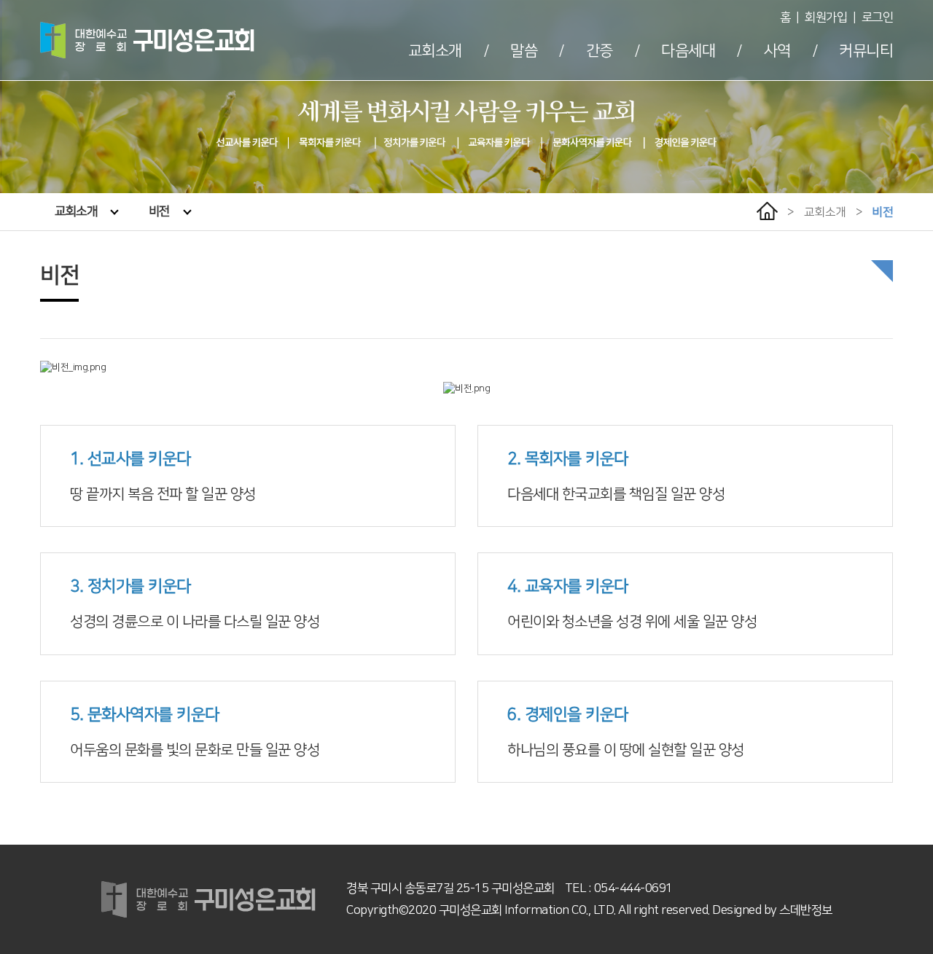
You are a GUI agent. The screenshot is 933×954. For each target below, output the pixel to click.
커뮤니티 (866, 50)
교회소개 (435, 50)
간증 (599, 50)
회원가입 (826, 17)
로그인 (878, 17)
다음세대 (688, 50)
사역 (777, 50)
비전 (159, 211)
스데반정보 (805, 910)
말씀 (523, 50)
